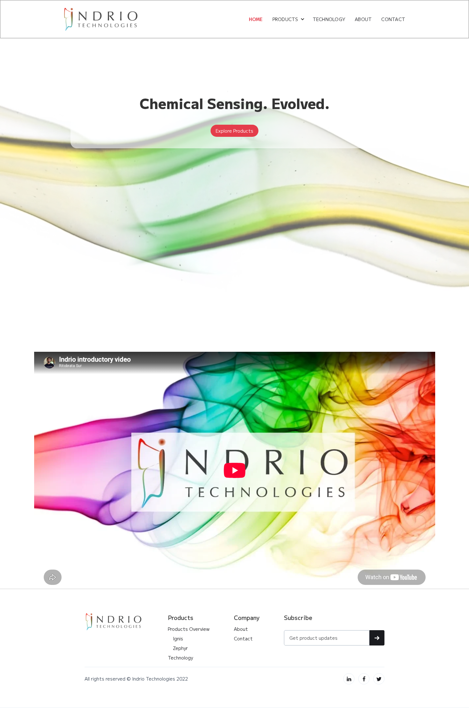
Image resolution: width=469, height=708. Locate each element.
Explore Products (234, 131)
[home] (101, 19)
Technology (329, 19)
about (363, 19)
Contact (243, 638)
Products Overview (189, 629)
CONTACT (393, 19)
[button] (288, 19)
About (241, 629)
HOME (256, 19)
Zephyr (178, 648)
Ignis (175, 638)
